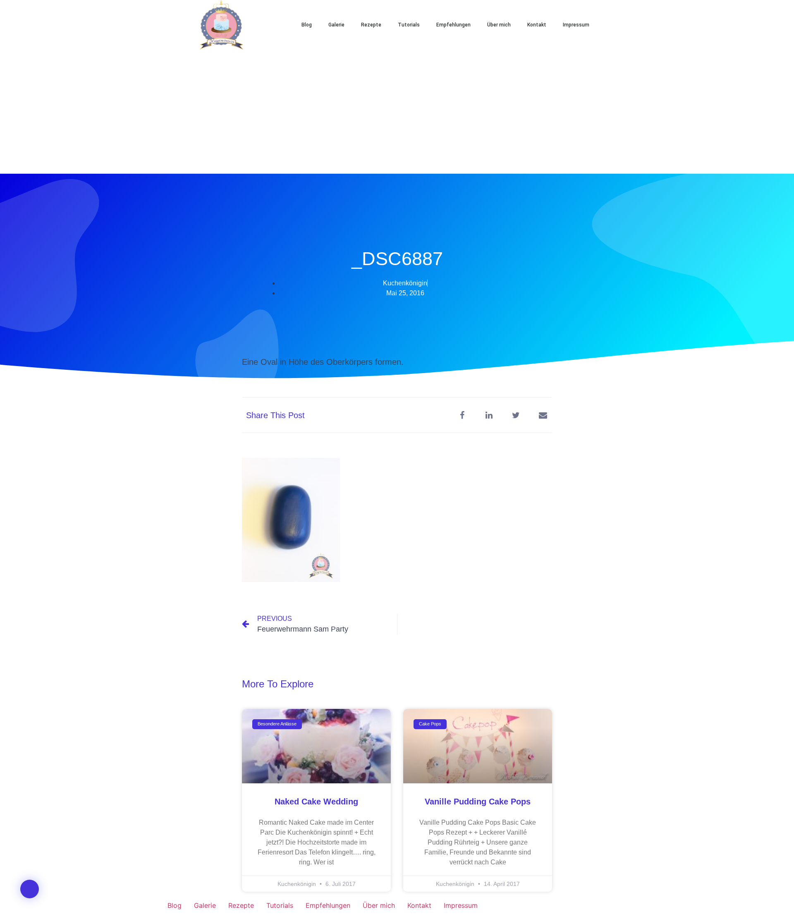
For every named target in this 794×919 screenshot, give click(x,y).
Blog (306, 25)
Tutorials (409, 25)
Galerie (336, 25)
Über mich (499, 25)
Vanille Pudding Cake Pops (478, 801)
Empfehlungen (453, 25)
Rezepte (371, 25)
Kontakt (536, 25)
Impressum (576, 25)
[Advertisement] (397, 112)
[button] (624, 25)
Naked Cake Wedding (316, 801)
